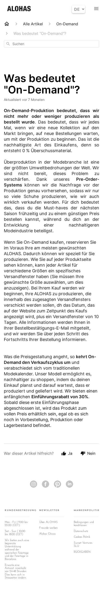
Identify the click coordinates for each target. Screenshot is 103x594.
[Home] (7, 24)
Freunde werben (48, 528)
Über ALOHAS (48, 522)
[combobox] (51, 44)
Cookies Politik (82, 537)
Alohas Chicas (47, 533)
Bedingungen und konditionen (84, 524)
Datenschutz (81, 531)
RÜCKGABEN (82, 552)
